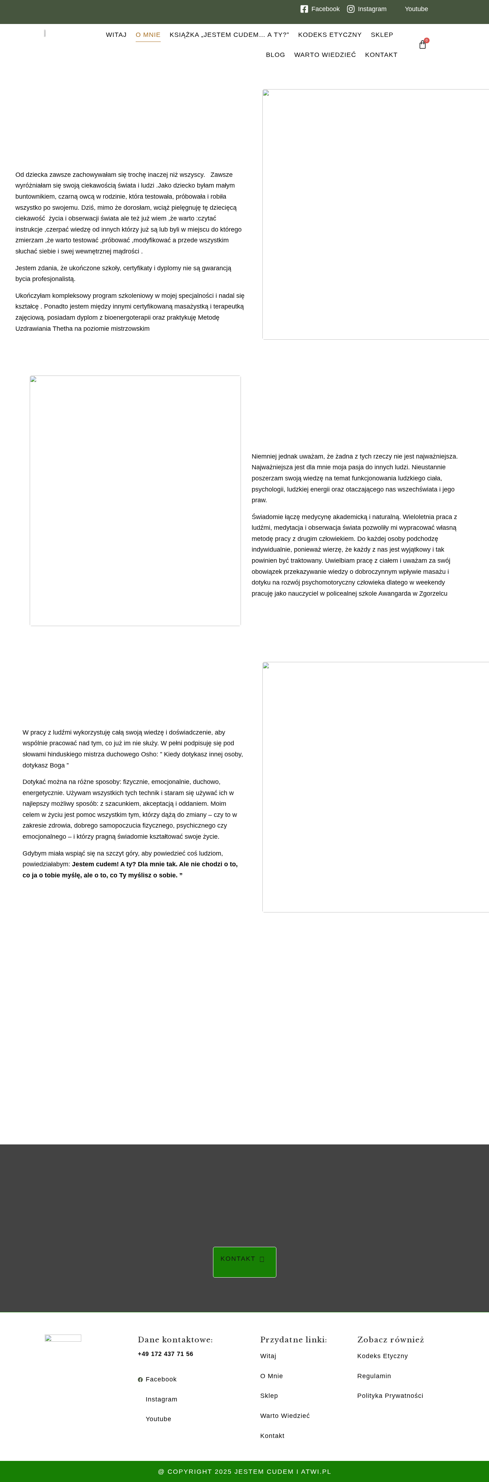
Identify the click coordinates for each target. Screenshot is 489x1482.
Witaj (116, 34)
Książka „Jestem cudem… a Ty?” (229, 34)
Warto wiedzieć (325, 54)
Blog (275, 54)
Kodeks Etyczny (330, 34)
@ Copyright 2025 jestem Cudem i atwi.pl (244, 1471)
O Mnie (148, 34)
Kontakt (381, 54)
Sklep (382, 34)
